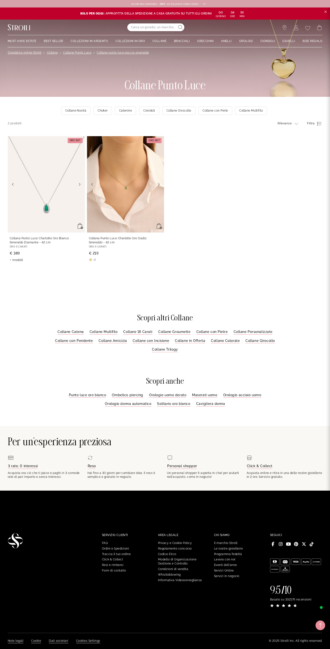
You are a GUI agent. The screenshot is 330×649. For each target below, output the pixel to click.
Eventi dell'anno (225, 565)
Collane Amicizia (113, 341)
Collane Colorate (225, 341)
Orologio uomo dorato (167, 395)
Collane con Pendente (74, 341)
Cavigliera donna (210, 404)
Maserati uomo (204, 395)
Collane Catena (70, 332)
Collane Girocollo (260, 341)
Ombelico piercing (127, 395)
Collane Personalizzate (253, 332)
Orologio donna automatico (128, 404)
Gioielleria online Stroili (24, 52)
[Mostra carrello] (319, 27)
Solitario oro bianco (173, 404)
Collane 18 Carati (137, 332)
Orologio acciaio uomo (242, 395)
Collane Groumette (174, 332)
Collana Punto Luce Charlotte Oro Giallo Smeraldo (118, 240)
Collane (52, 52)
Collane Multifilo (104, 332)
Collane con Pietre (212, 332)
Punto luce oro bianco (87, 395)
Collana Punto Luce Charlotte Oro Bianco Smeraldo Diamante (39, 240)
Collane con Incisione (151, 341)
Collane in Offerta (190, 341)
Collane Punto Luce (77, 52)
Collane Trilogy (165, 349)
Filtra (311, 123)
